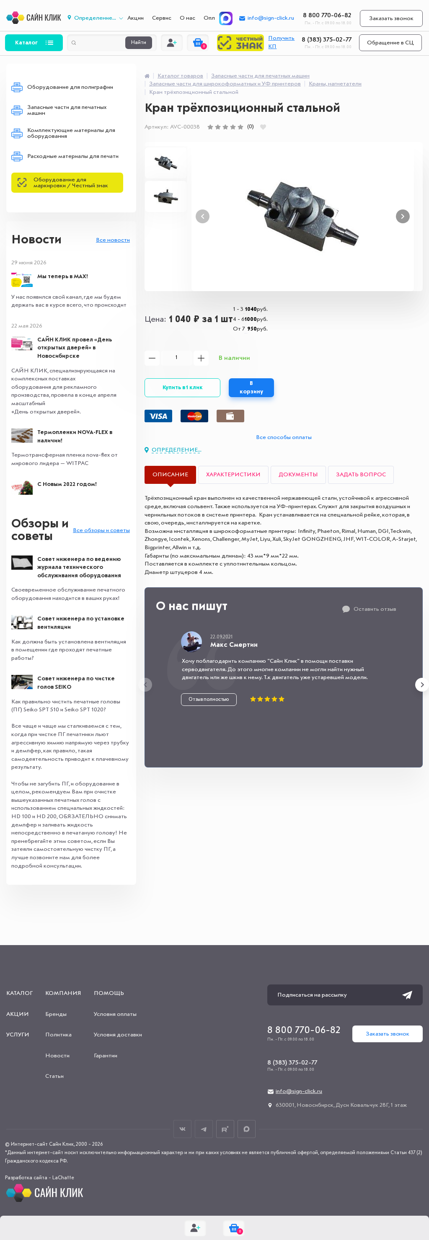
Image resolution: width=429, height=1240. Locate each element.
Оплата (214, 18)
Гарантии (105, 1056)
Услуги (17, 1035)
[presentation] (145, 685)
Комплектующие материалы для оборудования (71, 133)
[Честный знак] (240, 42)
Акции (135, 18)
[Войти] (172, 42)
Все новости (113, 240)
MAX (247, 1129)
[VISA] (158, 416)
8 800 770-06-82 (327, 15)
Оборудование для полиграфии (70, 87)
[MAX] (226, 18)
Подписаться (407, 994)
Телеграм (204, 1129)
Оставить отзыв (375, 609)
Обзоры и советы (40, 530)
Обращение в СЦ (390, 43)
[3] (225, 127)
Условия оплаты (115, 1014)
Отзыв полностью (209, 699)
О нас (187, 18)
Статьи (54, 1076)
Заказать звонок (391, 18)
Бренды (56, 1014)
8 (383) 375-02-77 (326, 39)
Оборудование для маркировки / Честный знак (71, 183)
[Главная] (147, 76)
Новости (36, 240)
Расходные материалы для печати (73, 156)
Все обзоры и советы (101, 530)
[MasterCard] (194, 416)
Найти (138, 42)
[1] (210, 127)
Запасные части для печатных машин (66, 110)
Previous (202, 216)
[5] (240, 127)
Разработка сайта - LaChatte (39, 1178)
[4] (233, 127)
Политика (58, 1035)
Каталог (26, 43)
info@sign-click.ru (271, 18)
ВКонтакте (182, 1129)
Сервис (161, 18)
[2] (218, 127)
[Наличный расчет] (230, 416)
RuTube (225, 1129)
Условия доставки (118, 1035)
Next (403, 216)
